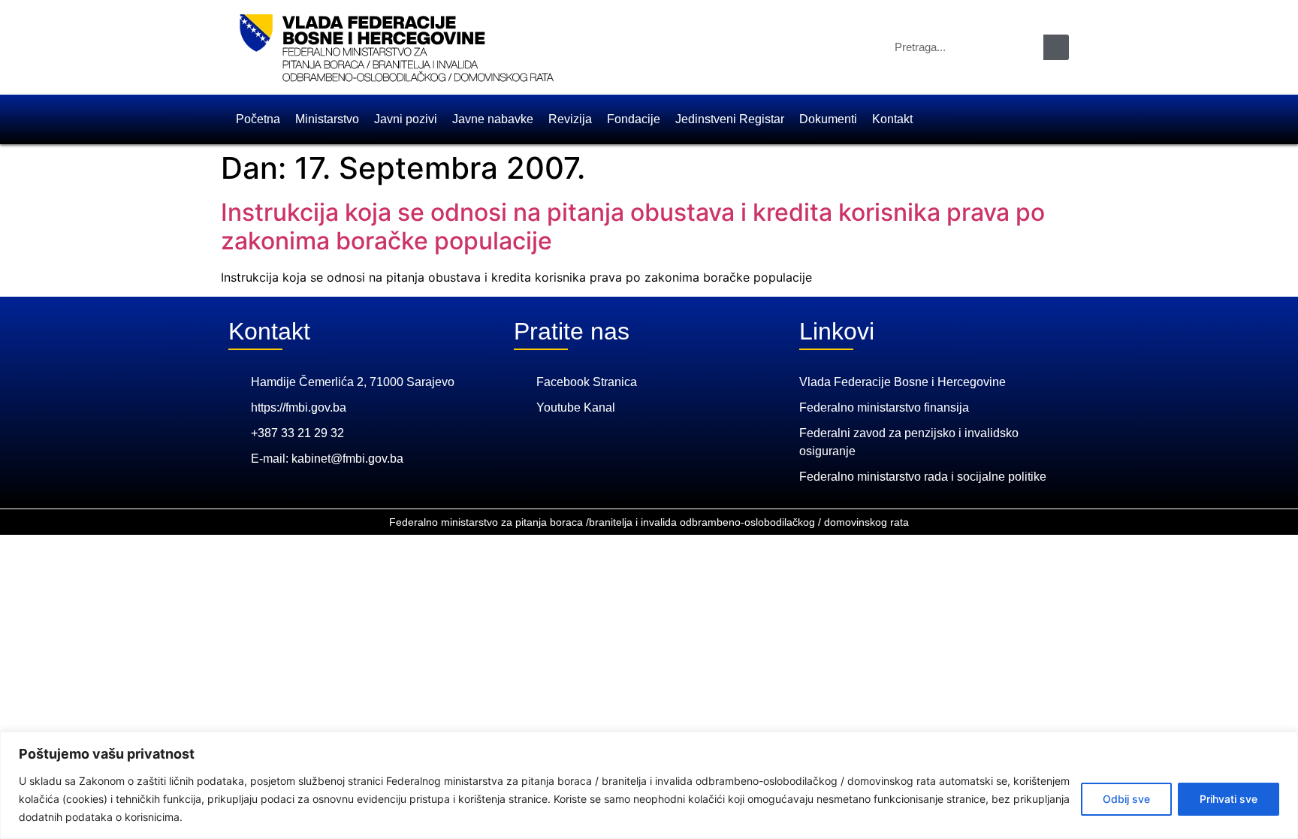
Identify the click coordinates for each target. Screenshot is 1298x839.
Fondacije (633, 119)
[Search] (1056, 47)
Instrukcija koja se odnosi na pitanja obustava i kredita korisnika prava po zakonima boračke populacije (633, 226)
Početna (258, 119)
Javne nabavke (492, 119)
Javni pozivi (405, 119)
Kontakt (892, 119)
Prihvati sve (1228, 798)
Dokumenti (828, 119)
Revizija (570, 119)
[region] (649, 785)
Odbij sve (1126, 798)
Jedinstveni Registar (729, 119)
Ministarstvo (327, 119)
